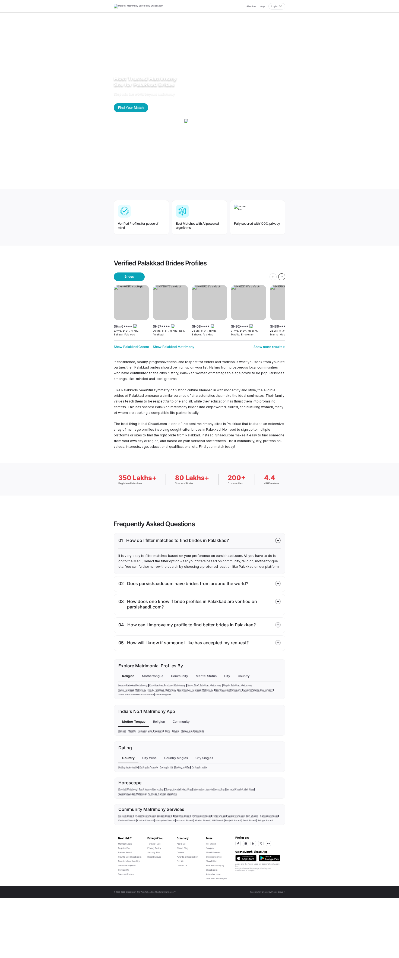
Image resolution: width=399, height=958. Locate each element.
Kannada (199, 730)
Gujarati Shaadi (235, 815)
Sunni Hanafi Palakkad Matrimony (136, 694)
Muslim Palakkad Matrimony (258, 690)
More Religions (163, 694)
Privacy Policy (154, 848)
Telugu (175, 730)
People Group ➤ (278, 892)
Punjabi (142, 730)
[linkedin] (253, 843)
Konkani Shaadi (145, 820)
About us (251, 6)
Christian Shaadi (202, 815)
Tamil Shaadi (249, 820)
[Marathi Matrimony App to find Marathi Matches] (245, 858)
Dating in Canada (149, 767)
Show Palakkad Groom (131, 347)
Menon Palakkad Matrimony (133, 685)
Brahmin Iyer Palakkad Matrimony (195, 690)
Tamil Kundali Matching (151, 789)
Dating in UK (166, 767)
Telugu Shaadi (265, 820)
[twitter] (261, 843)
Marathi (132, 730)
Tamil (167, 730)
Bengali (122, 730)
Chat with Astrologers (216, 878)
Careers (180, 852)
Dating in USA (182, 767)
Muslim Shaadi (202, 820)
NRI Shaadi (217, 820)
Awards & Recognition (187, 857)
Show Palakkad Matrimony (173, 347)
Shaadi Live (211, 861)
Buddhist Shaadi (182, 815)
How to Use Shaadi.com (129, 857)
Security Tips (153, 852)
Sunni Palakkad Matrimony (132, 690)
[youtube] (268, 843)
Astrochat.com (213, 874)
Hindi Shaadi (219, 815)
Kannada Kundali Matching (162, 793)
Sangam (210, 848)
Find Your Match (131, 108)
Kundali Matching (127, 789)
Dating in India (199, 767)
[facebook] (238, 843)
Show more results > (269, 347)
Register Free (124, 848)
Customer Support (127, 865)
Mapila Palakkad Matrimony (237, 685)
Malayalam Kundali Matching (209, 789)
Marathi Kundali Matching (240, 789)
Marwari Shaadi (184, 820)
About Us (181, 844)
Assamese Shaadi (145, 815)
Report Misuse (154, 857)
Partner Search (125, 852)
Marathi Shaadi (126, 815)
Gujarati (158, 730)
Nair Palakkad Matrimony (228, 690)
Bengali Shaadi (164, 815)
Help (262, 6)
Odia (150, 730)
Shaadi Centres (213, 852)
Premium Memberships (129, 861)
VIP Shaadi (211, 844)
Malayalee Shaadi (165, 820)
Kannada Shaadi (269, 815)
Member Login (125, 844)
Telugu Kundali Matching (178, 789)
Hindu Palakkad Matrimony (162, 690)
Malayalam (186, 730)
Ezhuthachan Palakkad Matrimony (167, 685)
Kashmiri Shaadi (126, 820)
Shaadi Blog (182, 848)
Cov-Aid (180, 861)
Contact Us (123, 870)
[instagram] (245, 843)
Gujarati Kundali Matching (132, 793)
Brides (129, 276)
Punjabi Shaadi (233, 820)
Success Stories (126, 874)
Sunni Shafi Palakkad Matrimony (204, 685)
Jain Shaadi (252, 815)
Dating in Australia (128, 767)
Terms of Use (153, 844)
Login (274, 6)
